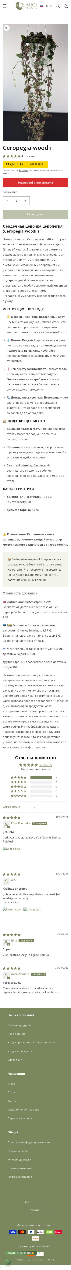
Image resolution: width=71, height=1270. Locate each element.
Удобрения (15, 1059)
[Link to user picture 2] (32, 916)
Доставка (24, 170)
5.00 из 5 (45, 765)
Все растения (17, 1034)
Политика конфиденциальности (29, 1142)
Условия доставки (19, 1159)
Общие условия (18, 1151)
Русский (34, 1209)
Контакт (13, 1101)
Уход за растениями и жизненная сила (33, 1042)
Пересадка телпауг (20, 1118)
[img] (12, 817)
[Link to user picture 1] (12, 856)
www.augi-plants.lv (30, 1260)
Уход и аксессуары (20, 1051)
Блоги (11, 1092)
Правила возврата (20, 1168)
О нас (11, 1084)
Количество (10, 191)
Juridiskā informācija (20, 1176)
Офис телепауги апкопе (24, 1109)
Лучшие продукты (19, 1025)
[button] (5, 6)
